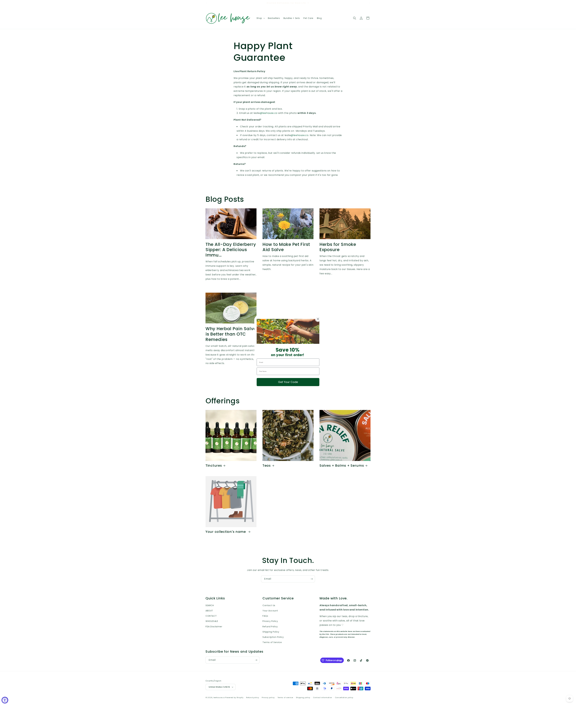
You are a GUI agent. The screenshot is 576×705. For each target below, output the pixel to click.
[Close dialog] (318, 319)
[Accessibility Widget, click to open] (5, 700)
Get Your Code (288, 382)
